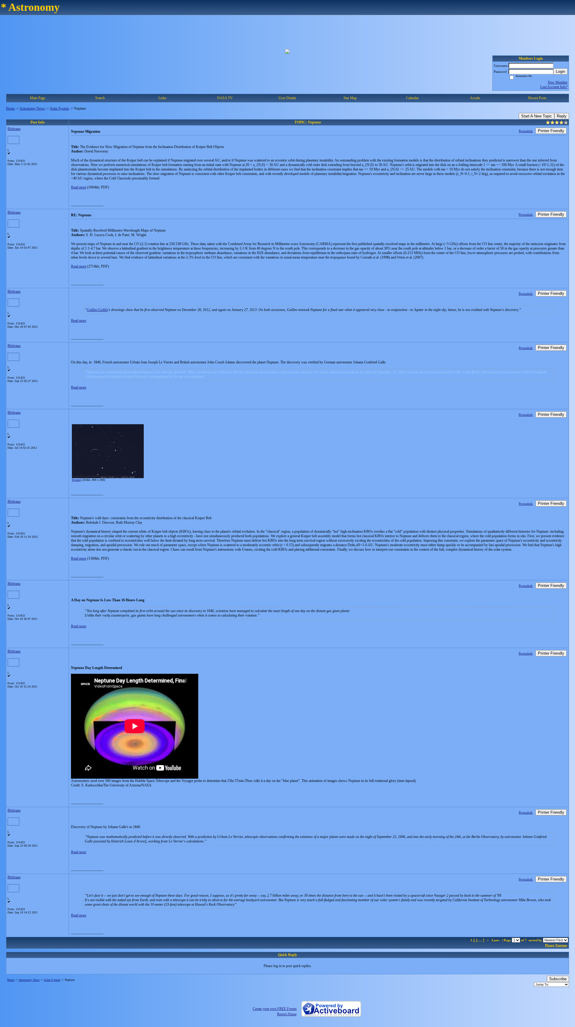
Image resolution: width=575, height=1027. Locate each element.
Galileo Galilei (97, 310)
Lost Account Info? (554, 87)
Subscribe (558, 979)
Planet (549, 945)
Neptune (561, 945)
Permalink (526, 131)
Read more (78, 187)
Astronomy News (32, 108)
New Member (558, 82)
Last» (496, 940)
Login (560, 71)
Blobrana (13, 129)
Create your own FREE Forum (274, 1009)
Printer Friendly (551, 131)
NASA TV (225, 98)
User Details (287, 98)
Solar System (59, 108)
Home (10, 108)
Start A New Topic (536, 116)
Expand (76, 479)
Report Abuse (286, 1014)
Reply (562, 116)
